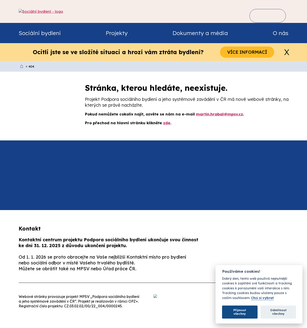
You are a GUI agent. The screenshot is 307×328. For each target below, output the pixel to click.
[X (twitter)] (253, 264)
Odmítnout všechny (278, 311)
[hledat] (260, 15)
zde (166, 122)
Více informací (247, 52)
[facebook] (225, 264)
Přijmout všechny (239, 311)
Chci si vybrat (262, 298)
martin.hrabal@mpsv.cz (219, 114)
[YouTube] (282, 264)
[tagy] (274, 15)
